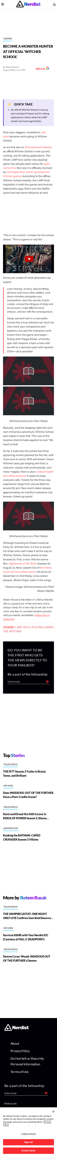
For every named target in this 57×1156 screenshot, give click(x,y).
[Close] (53, 1111)
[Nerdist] (28, 5)
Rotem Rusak (12, 67)
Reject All (28, 1142)
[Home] (16, 1030)
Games (7, 38)
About (14, 1043)
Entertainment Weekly (38, 147)
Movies (8, 785)
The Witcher (12, 631)
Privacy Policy (20, 1051)
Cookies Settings (28, 1134)
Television (10, 764)
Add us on (39, 69)
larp (18, 627)
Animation (10, 828)
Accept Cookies (28, 1150)
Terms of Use (19, 1072)
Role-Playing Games (38, 627)
